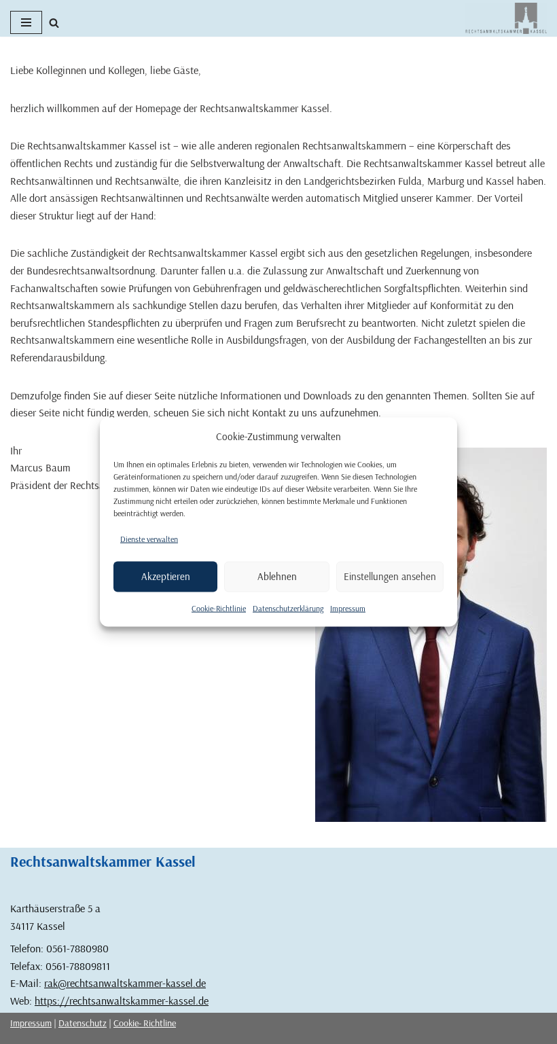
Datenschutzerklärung (288, 607)
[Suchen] (54, 23)
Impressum (347, 607)
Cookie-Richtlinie (219, 607)
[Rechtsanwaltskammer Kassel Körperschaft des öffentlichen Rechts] (506, 18)
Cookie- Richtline (144, 1023)
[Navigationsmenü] (26, 22)
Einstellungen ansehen (390, 576)
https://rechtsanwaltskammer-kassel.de (122, 1000)
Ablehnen (277, 576)
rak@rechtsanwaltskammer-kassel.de (125, 983)
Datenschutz (82, 1023)
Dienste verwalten (149, 539)
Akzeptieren (165, 576)
